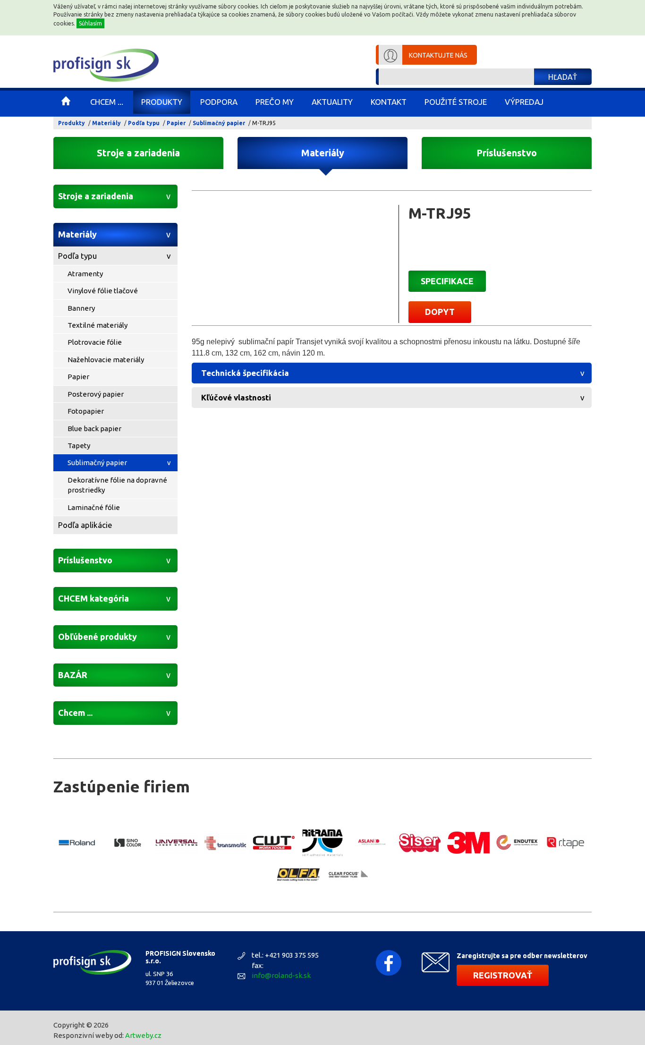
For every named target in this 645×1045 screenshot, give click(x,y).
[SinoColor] (128, 842)
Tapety (79, 446)
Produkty (71, 123)
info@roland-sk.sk (281, 975)
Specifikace (447, 281)
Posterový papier (96, 394)
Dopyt (440, 311)
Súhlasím (90, 23)
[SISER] (419, 842)
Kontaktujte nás (438, 55)
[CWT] (273, 842)
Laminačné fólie (94, 507)
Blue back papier (94, 429)
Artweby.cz (143, 1035)
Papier (176, 123)
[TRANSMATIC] (225, 842)
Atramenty (85, 274)
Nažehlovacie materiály (106, 360)
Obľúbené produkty (97, 636)
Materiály (106, 123)
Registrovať (502, 975)
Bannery (81, 308)
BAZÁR (72, 675)
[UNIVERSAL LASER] (176, 842)
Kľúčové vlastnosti (236, 397)
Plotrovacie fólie (95, 342)
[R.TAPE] (565, 843)
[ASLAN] (371, 842)
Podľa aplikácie (85, 524)
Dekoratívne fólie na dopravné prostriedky (117, 485)
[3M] (468, 842)
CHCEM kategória (93, 598)
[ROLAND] (79, 842)
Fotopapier (86, 411)
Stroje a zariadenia (138, 152)
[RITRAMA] (322, 842)
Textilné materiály (97, 325)
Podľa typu (144, 123)
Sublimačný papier (219, 123)
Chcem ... (75, 712)
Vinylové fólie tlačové (103, 291)
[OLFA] (298, 875)
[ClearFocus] (347, 875)
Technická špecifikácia (245, 372)
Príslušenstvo (506, 152)
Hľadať (562, 77)
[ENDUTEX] (517, 842)
